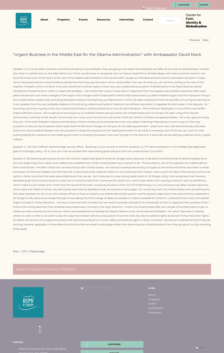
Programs (154, 299)
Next (206, 40)
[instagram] (159, 1)
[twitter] (153, 1)
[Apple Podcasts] (154, 8)
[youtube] (165, 1)
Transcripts (37, 251)
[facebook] (148, 1)
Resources (154, 312)
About (152, 295)
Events (152, 303)
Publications (155, 308)
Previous (194, 40)
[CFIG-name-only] (196, 11)
